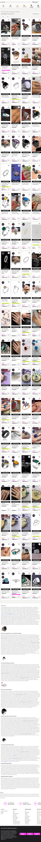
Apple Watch (27, 818)
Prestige (32, 794)
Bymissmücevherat (33, 796)
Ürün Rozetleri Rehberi (16, 822)
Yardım (14, 812)
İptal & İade (14, 814)
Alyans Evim (18, 794)
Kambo (25, 794)
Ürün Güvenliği (15, 818)
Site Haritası (14, 820)
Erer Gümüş (20, 796)
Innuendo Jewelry (15, 796)
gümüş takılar (10, 613)
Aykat (25, 796)
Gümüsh (1, 795)
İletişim (2, 813)
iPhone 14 (26, 813)
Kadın (8, 16)
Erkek (3, 16)
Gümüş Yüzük (17, 11)
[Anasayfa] (1, 11)
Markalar (2, 812)
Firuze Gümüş (28, 794)
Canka (23, 796)
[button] (4, 34)
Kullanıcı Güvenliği (15, 817)
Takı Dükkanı (36, 795)
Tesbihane (32, 795)
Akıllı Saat (26, 814)
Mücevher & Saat (5, 11)
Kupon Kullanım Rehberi (16, 821)
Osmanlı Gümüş (2, 794)
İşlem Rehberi (15, 816)
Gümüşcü (29, 795)
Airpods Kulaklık (27, 816)
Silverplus (37, 794)
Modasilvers (7, 795)
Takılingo (4, 795)
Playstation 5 (27, 817)
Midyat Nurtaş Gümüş (8, 794)
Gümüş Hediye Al (9, 796)
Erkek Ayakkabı (27, 821)
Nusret (6, 796)
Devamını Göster (2, 797)
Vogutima (23, 795)
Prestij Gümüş (12, 795)
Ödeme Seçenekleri (16, 813)
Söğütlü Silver (14, 794)
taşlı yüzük (14, 754)
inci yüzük (5, 761)
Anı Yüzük (26, 795)
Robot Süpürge (27, 812)
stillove (15, 795)
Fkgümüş (34, 794)
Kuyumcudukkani (19, 795)
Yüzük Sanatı (22, 794)
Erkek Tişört (26, 822)
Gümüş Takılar (11, 11)
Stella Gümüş (28, 796)
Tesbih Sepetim (2, 796)
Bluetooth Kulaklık (27, 820)
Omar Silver (38, 796)
